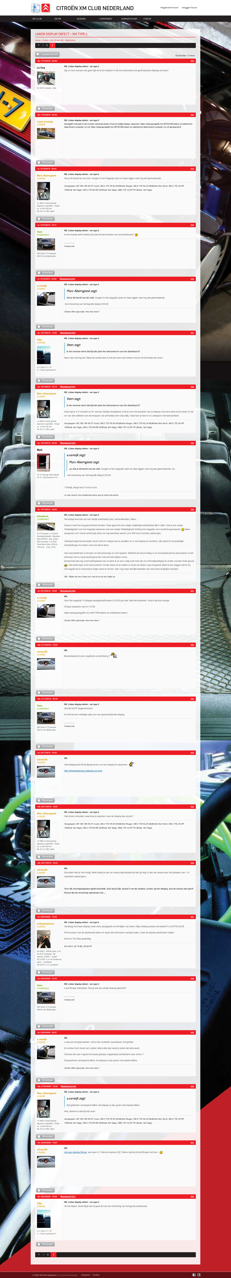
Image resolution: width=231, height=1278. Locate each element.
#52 (192, 1196)
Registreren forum (169, 7)
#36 (192, 279)
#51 (192, 1142)
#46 (192, 863)
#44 (192, 752)
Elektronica (70, 40)
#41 (192, 591)
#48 (192, 978)
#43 (192, 698)
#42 (192, 645)
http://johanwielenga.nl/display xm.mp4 (83, 770)
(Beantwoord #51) (68, 1196)
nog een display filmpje (75, 1152)
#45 (192, 806)
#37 (192, 332)
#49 (192, 1032)
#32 (192, 61)
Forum (147, 18)
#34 (192, 168)
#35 (192, 225)
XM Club (37, 18)
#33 (192, 114)
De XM (58, 18)
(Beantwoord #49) (68, 1086)
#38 (192, 386)
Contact (96, 1274)
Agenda (81, 18)
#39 (192, 443)
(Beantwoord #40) (67, 591)
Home (37, 40)
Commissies (105, 18)
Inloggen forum (189, 7)
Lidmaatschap (129, 18)
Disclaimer (86, 1274)
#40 (192, 509)
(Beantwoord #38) (67, 443)
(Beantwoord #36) (67, 332)
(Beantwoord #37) (67, 386)
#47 (192, 916)
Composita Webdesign (68, 1274)
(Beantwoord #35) (67, 279)
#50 (192, 1086)
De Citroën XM (57, 40)
